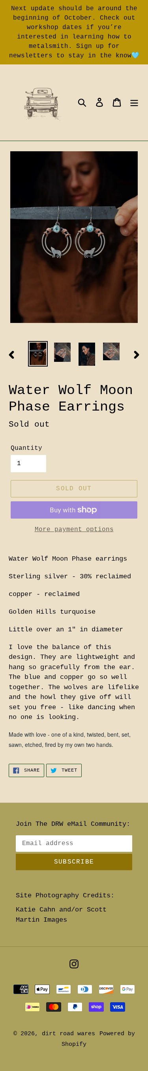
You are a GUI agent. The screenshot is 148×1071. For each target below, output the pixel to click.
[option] (38, 354)
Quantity (26, 448)
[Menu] (134, 103)
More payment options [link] (74, 529)
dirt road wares (68, 1034)
